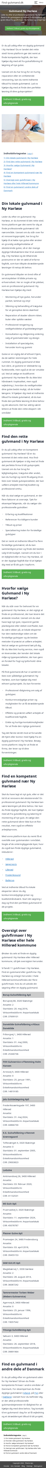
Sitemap (29, 1466)
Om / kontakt (15, 1466)
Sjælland (7, 1396)
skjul (30, 153)
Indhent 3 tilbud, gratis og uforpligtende (23, 28)
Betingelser (38, 1466)
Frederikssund (13, 874)
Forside (6, 1466)
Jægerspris (11, 864)
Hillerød (9, 858)
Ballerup (9, 880)
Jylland (26, 1392)
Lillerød (9, 869)
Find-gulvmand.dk (12, 2)
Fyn (36, 1392)
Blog (23, 1466)
